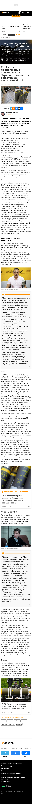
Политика (14, 748)
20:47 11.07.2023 (5, 84)
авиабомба (19, 724)
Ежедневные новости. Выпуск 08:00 (10, 27)
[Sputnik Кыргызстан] (5, 13)
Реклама (20, 766)
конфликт (16, 720)
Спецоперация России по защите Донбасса (15, 492)
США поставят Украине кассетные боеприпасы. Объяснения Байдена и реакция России (12, 499)
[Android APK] (6, 787)
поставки (10, 720)
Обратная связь (5, 781)
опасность (23, 720)
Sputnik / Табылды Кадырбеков (10, 289)
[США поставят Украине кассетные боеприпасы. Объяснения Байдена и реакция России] (16, 477)
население (4, 724)
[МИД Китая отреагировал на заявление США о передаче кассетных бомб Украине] (16, 690)
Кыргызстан (5, 748)
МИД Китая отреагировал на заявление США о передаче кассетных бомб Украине (14, 706)
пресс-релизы (5, 768)
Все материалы (9, 114)
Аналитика (11, 724)
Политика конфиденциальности (10, 771)
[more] (29, 367)
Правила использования (15, 763)
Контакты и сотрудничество (9, 766)
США (26, 717)
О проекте (4, 763)
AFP (3, 105)
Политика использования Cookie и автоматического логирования (11, 774)
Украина (4, 720)
